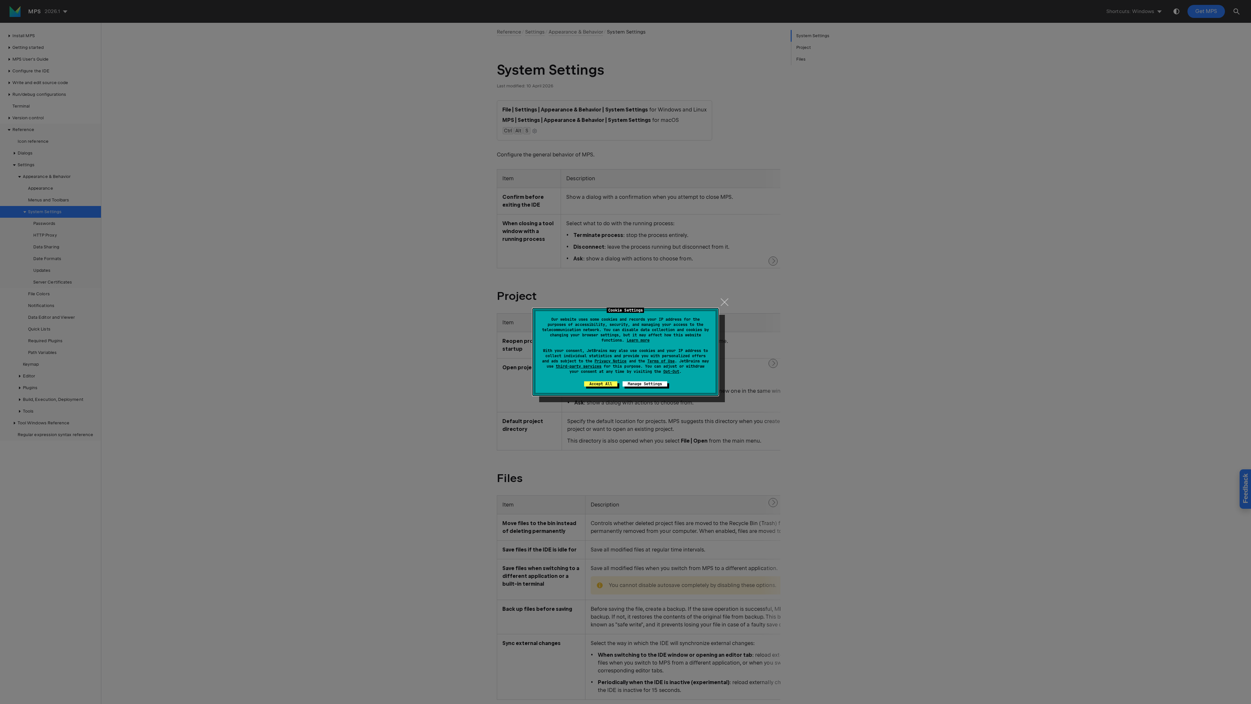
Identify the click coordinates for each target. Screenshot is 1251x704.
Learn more (638, 340)
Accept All (600, 384)
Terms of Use (661, 361)
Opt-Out (671, 371)
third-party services (578, 366)
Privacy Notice (610, 361)
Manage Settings (645, 384)
